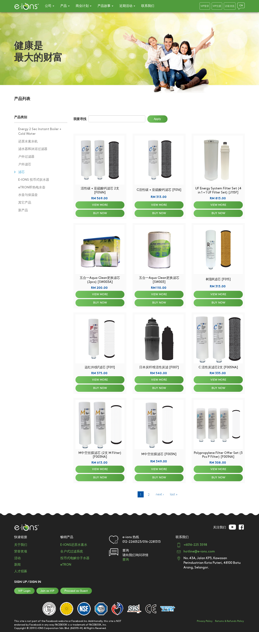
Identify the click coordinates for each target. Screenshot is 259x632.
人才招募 (20, 571)
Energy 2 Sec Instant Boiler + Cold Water (39, 131)
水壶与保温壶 (28, 195)
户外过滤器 (26, 156)
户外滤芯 (24, 164)
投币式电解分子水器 (74, 558)
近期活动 (126, 5)
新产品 (23, 210)
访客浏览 (230, 6)
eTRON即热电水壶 (31, 187)
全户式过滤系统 (71, 551)
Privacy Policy (204, 621)
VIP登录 (205, 6)
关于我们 (20, 544)
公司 (48, 5)
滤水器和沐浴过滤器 (32, 149)
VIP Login (24, 591)
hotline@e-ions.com (199, 551)
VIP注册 (217, 6)
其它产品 (24, 202)
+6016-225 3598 (195, 544)
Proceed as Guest (76, 591)
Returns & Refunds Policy (229, 621)
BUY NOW (100, 213)
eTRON (65, 564)
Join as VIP (47, 591)
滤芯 (21, 172)
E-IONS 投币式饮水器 (33, 179)
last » (173, 494)
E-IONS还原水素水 (73, 544)
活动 (17, 558)
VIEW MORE (100, 205)
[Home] (26, 6)
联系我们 (147, 5)
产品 (64, 5)
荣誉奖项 (20, 551)
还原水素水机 (28, 141)
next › (160, 494)
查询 (125, 559)
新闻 (17, 564)
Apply (157, 119)
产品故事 (104, 5)
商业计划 (82, 5)
